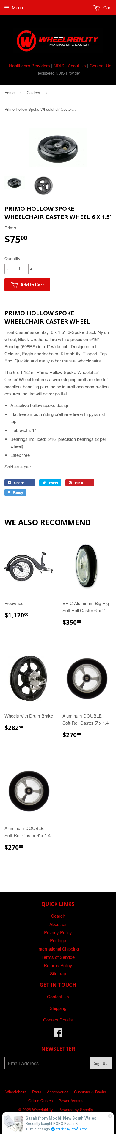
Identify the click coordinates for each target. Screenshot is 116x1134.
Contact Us (101, 65)
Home (9, 92)
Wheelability (42, 1109)
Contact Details (58, 1019)
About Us (77, 65)
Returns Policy (58, 965)
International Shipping (58, 948)
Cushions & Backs (90, 1092)
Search (58, 916)
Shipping (58, 1008)
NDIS (59, 65)
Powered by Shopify (76, 1109)
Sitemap (58, 973)
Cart (107, 7)
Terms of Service (58, 957)
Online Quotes (40, 1100)
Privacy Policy (58, 932)
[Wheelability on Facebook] (58, 1034)
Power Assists (71, 1100)
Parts (36, 1092)
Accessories (57, 1092)
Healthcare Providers (29, 65)
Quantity (12, 259)
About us (58, 924)
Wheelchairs (15, 1092)
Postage (58, 940)
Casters (33, 92)
